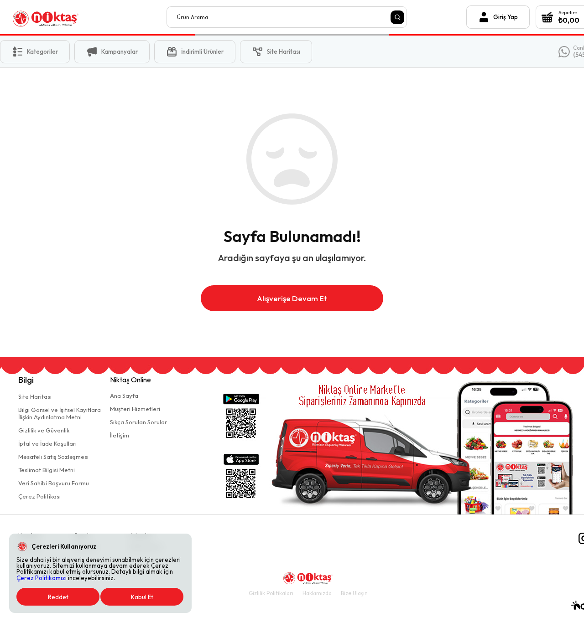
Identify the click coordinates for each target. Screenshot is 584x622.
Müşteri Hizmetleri (135, 408)
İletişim (119, 435)
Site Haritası (35, 396)
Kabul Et (142, 597)
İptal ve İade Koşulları (47, 443)
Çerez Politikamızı (41, 577)
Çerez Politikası (39, 496)
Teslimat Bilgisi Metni (46, 469)
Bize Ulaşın (354, 593)
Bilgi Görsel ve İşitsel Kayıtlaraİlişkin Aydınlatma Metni (59, 413)
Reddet (58, 597)
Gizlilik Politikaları (271, 593)
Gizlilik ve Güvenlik (43, 430)
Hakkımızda (317, 593)
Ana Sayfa (124, 395)
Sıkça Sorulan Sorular (138, 422)
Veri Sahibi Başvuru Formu (53, 483)
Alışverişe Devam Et (292, 298)
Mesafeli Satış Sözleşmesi (53, 456)
